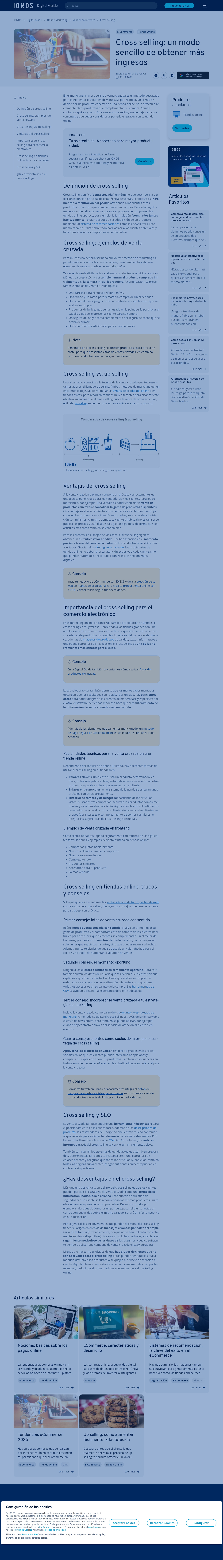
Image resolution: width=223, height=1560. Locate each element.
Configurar (44, 1527)
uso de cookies (95, 1527)
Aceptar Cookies (30, 1534)
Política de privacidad (55, 1529)
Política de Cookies (23, 1529)
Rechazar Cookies (162, 1523)
